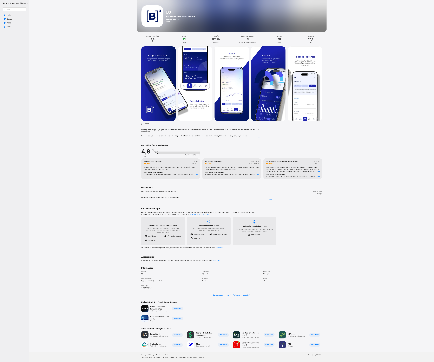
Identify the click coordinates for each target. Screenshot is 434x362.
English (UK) (317, 355)
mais (259, 138)
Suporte (201, 357)
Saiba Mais (219, 248)
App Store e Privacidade (170, 357)
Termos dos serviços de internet (150, 357)
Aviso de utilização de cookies (188, 357)
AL (264, 281)
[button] (14, 15)
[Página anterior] (139, 83)
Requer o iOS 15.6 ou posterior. (152, 281)
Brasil (309, 355)
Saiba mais (216, 260)
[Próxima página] (324, 83)
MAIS (196, 174)
